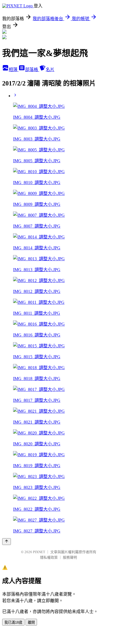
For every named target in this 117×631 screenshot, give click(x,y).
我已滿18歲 (13, 622)
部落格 (32, 69)
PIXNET (39, 552)
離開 (31, 622)
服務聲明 (70, 557)
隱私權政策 (49, 557)
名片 (50, 69)
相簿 (14, 69)
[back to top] (6, 541)
